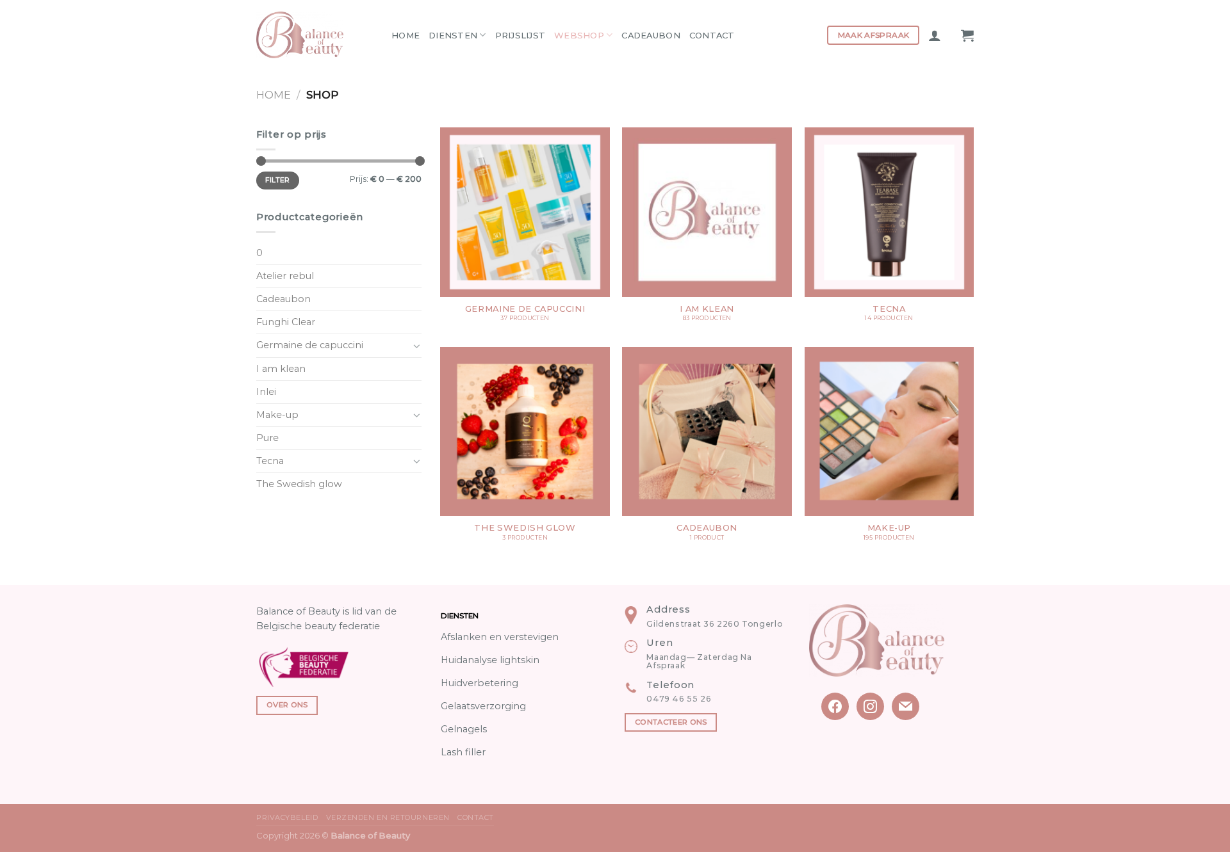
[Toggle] (417, 346)
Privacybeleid (287, 817)
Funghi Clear (285, 322)
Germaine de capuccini (309, 345)
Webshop (579, 35)
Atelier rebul (285, 276)
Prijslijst (520, 35)
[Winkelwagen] (967, 35)
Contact (712, 35)
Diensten (453, 35)
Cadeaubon (650, 35)
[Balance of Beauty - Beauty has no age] (314, 35)
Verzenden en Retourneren (388, 817)
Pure (267, 438)
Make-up (277, 415)
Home (405, 35)
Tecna (270, 461)
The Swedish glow (299, 484)
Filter (277, 180)
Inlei (266, 392)
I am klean (281, 368)
